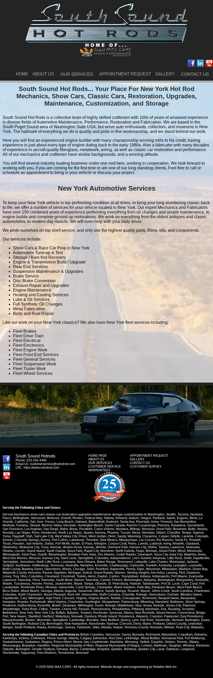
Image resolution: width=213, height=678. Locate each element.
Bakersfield (96, 522)
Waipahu (197, 627)
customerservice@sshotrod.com (52, 464)
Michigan (74, 572)
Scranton (188, 609)
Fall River (147, 620)
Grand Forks (167, 551)
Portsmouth (38, 602)
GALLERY (165, 74)
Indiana (145, 576)
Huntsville (202, 580)
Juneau (70, 627)
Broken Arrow (72, 547)
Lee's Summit (141, 558)
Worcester (44, 620)
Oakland (81, 522)
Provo (83, 536)
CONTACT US (195, 74)
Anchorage (55, 627)
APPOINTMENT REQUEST (125, 74)
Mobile (7, 583)
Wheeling (147, 602)
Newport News (168, 598)
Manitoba (116, 642)
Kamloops (10, 638)
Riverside (143, 522)
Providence (126, 616)
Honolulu (156, 627)
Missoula (148, 529)
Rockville (43, 605)
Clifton (43, 609)
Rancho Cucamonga (141, 525)
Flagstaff (18, 536)
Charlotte (128, 594)
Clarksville (136, 565)
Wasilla (106, 627)
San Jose (36, 522)
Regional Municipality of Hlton (72, 645)
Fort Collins (60, 540)
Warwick (142, 616)
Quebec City (146, 649)
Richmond (149, 598)
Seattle (171, 514)
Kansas (88, 547)
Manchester (97, 623)
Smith (188, 558)
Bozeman (180, 529)
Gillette (175, 536)
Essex (205, 620)
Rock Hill (73, 594)
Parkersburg (130, 602)
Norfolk (116, 598)
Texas (7, 543)
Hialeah (135, 583)
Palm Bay (143, 587)
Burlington (192, 620)
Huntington (93, 602)
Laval (160, 649)
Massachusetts (13, 620)
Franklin (151, 565)
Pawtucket (171, 616)
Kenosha (34, 572)
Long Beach (65, 522)
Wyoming (134, 536)
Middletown (125, 605)
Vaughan (175, 645)
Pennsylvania (100, 609)
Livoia (7, 576)
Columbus (36, 576)
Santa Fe (181, 540)
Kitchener (202, 645)
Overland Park (118, 547)
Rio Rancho (164, 540)
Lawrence (177, 547)
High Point (53, 598)
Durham (173, 594)
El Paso (87, 543)
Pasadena (178, 525)
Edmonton (100, 638)
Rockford (102, 569)
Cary (23, 598)
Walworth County (14, 572)
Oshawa (62, 649)
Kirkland (121, 518)
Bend (193, 518)
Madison (185, 569)
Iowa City (175, 554)
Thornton (92, 540)
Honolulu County (136, 627)
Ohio (23, 576)
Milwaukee (169, 569)
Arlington (100, 543)
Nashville (72, 565)
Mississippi (177, 562)
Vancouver (38, 518)
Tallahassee (150, 583)
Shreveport (125, 562)
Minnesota (194, 551)
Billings (135, 529)
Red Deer (115, 638)
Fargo (140, 551)
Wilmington (36, 598)
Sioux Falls (75, 551)
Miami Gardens (124, 587)
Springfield (85, 558)
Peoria (130, 569)
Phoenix (113, 532)
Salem (170, 518)
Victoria (23, 638)
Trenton (54, 609)
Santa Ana (127, 522)
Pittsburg (137, 609)
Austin (75, 543)
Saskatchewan (13, 642)
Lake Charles (158, 562)
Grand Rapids (103, 572)
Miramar (51, 587)
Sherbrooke (11, 653)
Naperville (117, 569)
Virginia (81, 598)
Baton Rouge (106, 562)
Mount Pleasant (55, 594)
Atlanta (58, 591)
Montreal (130, 649)
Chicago (79, 569)
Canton (114, 576)
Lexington (180, 565)
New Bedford (110, 620)
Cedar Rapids (126, 554)
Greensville (90, 594)
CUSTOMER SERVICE (104, 466)
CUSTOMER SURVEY (146, 466)
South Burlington (14, 623)
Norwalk (77, 616)
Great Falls (163, 529)
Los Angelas (33, 529)
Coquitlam (185, 634)
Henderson (49, 532)
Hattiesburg (40, 565)
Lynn (135, 620)
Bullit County (11, 569)
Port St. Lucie (170, 583)
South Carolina (181, 591)
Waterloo (190, 554)
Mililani (169, 627)
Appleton (60, 572)
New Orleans (86, 562)
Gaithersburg (26, 605)
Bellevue (53, 518)
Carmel (105, 580)
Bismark (151, 551)
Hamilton (43, 645)
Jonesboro (27, 562)
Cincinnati (68, 576)
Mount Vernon (166, 613)
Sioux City (161, 554)
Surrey (126, 634)
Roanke (22, 602)
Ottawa (194, 642)
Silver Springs (195, 602)
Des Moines (106, 554)
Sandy (121, 536)
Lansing (171, 572)
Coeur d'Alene (104, 529)
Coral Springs (85, 587)
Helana (202, 529)
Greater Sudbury (43, 649)
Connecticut (186, 613)
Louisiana (68, 562)
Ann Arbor (157, 572)
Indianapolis (161, 576)
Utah (29, 536)
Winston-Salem (191, 594)
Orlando (100, 583)
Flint (182, 572)
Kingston (103, 649)
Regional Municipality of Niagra (117, 645)
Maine (146, 623)
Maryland (162, 602)
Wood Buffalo (150, 638)
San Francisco (13, 529)
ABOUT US (43, 74)
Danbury (90, 616)
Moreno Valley (52, 525)
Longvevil (187, 649)
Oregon (146, 518)
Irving (167, 543)
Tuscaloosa (22, 583)
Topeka (163, 547)
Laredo (143, 543)
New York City (44, 613)
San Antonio (34, 543)
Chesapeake (131, 598)
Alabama (149, 580)
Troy (16, 576)
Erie (164, 609)
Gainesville (66, 587)
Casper (164, 536)
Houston (18, 543)
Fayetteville (201, 558)
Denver (8, 540)
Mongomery (184, 580)
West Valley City (66, 536)
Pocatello (85, 529)
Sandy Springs (115, 591)
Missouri (35, 558)
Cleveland (52, 576)
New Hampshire (75, 623)
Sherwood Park (172, 638)
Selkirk (144, 642)
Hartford (48, 616)
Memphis (86, 565)
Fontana (22, 525)
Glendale (69, 525)
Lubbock (156, 543)
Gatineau (172, 649)
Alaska (41, 627)
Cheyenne (149, 536)
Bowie (56, 605)
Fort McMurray (195, 638)
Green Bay (199, 569)
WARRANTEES (99, 470)
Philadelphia (121, 609)
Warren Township (86, 580)
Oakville (8, 649)
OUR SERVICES (76, 74)
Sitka (95, 627)
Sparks (88, 532)
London (146, 645)
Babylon (73, 613)
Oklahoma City (29, 547)
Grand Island (35, 551)
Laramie (188, 536)
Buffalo (60, 613)
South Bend (64, 580)
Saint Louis (68, 558)
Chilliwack (38, 638)
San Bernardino (185, 522)
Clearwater (104, 587)
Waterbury (62, 616)
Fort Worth (62, 543)
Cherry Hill (69, 609)
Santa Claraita (115, 525)
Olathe (152, 547)
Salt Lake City (43, 536)
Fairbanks (84, 627)
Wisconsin (153, 569)
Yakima (109, 518)
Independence (120, 558)
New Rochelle (145, 613)
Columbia (102, 558)
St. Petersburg (118, 583)
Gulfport (8, 565)
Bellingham (21, 518)
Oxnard (35, 525)
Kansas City (137, 547)
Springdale (10, 562)
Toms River (29, 609)
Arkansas (159, 558)
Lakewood (76, 540)
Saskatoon (32, 642)
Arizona (100, 532)
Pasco (7, 518)
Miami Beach (30, 591)
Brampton (29, 645)
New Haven (18, 616)
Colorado (201, 536)
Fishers (117, 580)
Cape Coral (189, 583)
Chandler (173, 532)
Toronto (182, 642)
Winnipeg (131, 642)
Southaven (23, 565)
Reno (35, 532)
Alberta (74, 638)
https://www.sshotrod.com (41, 467)
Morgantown (111, 602)
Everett (66, 518)
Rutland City (36, 623)
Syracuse (115, 613)
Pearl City (182, 627)
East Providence (191, 616)
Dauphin (157, 642)
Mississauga (11, 645)
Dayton (102, 576)
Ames (202, 554)
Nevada (8, 532)
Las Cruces (147, 540)
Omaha (8, 551)
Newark (110, 605)
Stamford (34, 616)
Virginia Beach (98, 598)
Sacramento (195, 525)
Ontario (170, 642)
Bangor (8, 627)
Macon (145, 591)
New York (26, 613)
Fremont (166, 522)
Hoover (37, 583)
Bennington (54, 623)
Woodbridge (11, 609)
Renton (77, 518)
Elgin (140, 569)
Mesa (136, 532)
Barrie (74, 649)
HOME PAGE (97, 455)
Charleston (202, 591)
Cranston (156, 616)
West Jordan (97, 536)
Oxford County (176, 623)
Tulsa (45, 547)
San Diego (50, 529)
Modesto (9, 525)
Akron (92, 576)
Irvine (155, 522)
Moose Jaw (81, 642)
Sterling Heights (138, 572)
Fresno (50, 522)
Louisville (195, 565)
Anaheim (112, 522)
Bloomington (57, 554)
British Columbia (92, 634)
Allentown (152, 609)
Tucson (125, 532)
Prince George (57, 638)
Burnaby (138, 634)
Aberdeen (107, 551)
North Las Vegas (70, 532)
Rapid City (91, 551)
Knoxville (101, 565)
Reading (174, 609)
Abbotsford (169, 634)
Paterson (189, 605)
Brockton (92, 620)
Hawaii (118, 627)
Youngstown (129, 576)
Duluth (42, 554)
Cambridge (77, 620)
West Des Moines (15, 558)
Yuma (7, 536)
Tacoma (183, 514)
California (22, 522)
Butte (191, 529)
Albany (128, 613)
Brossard (82, 653)
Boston (30, 620)
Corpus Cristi (117, 543)
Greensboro (157, 594)
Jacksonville (63, 583)
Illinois (66, 569)
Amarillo (178, 543)
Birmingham (166, 580)
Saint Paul (29, 554)
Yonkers (86, 613)
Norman (56, 547)
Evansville (196, 576)
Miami (78, 583)
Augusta (70, 591)
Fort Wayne (179, 576)
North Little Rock (48, 562)
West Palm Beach (189, 587)
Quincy (125, 620)
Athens (99, 591)
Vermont (177, 620)
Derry (137, 623)
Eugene (182, 518)
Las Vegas (22, 532)
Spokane (196, 514)
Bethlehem (10, 613)
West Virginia (57, 602)
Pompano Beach (163, 587)
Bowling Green (32, 569)
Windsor (188, 645)
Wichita (101, 547)
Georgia (46, 591)
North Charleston (30, 594)
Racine (47, 572)
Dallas (49, 543)
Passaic (84, 609)
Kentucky (165, 565)
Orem (112, 536)
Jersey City (173, 605)
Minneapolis (11, 554)
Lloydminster (99, 642)
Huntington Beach (90, 525)
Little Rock (174, 558)
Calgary (85, 638)
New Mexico (108, 540)
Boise (74, 529)
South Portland (24, 627)
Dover (99, 605)
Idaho (64, 529)
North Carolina (109, 594)
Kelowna (200, 634)
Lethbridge (131, 638)
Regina (47, 642)
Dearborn (193, 572)
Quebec (116, 649)
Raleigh (141, 594)
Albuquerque (128, 540)
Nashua (112, 623)
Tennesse (57, 565)
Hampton (9, 602)
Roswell (195, 540)
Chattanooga (118, 565)
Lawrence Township (17, 580)
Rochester (100, 613)
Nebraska (193, 547)
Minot (181, 551)
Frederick (9, 605)
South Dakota (55, 551)
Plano (132, 543)
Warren (120, 572)
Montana (122, 529)
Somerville (162, 620)
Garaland (192, 543)
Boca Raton (11, 591)
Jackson (192, 562)
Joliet (90, 569)
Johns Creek (161, 591)
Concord (68, 598)
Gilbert (160, 532)
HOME (22, 74)
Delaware (69, 605)
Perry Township (43, 580)
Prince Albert (62, 642)
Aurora (45, 540)
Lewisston (195, 623)
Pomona (163, 525)
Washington (156, 514)
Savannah (85, 591)
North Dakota (125, 551)
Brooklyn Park (78, 554)
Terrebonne (66, 653)
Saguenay (28, 653)
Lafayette (140, 562)
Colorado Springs (26, 540)
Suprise (198, 532)
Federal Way (93, 518)
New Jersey (143, 605)
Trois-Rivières (46, 653)
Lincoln (20, 551)
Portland (159, 518)
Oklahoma (10, 547)
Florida (48, 583)
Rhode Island (107, 616)
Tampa (89, 583)
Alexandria (188, 598)
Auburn (134, 518)
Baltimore (177, 602)
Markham (160, 645)
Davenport (144, 554)
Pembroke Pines (32, 587)
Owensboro (52, 569)
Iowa (92, 554)
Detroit (87, 572)
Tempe (186, 532)
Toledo (81, 576)
